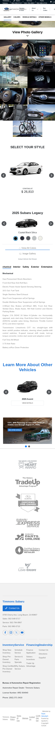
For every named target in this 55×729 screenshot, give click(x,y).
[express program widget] (27, 523)
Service (19, 644)
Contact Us (13, 608)
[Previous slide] (26, 446)
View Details (27, 403)
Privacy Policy (13, 718)
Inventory (9, 644)
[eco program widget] (27, 550)
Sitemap (25, 718)
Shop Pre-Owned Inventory (7, 659)
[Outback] (27, 431)
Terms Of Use (19, 718)
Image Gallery (29, 253)
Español (42, 658)
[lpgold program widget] (27, 464)
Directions (43, 654)
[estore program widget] (27, 537)
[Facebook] (5, 632)
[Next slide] (29, 446)
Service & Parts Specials (19, 659)
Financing (32, 644)
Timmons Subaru (6, 718)
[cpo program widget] (27, 502)
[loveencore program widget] (27, 567)
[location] (51, 2)
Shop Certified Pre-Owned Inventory (9, 669)
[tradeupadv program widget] (27, 482)
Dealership (45, 644)
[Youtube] (22, 632)
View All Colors (28, 248)
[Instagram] (10, 632)
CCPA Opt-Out (38, 718)
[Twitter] (16, 632)
